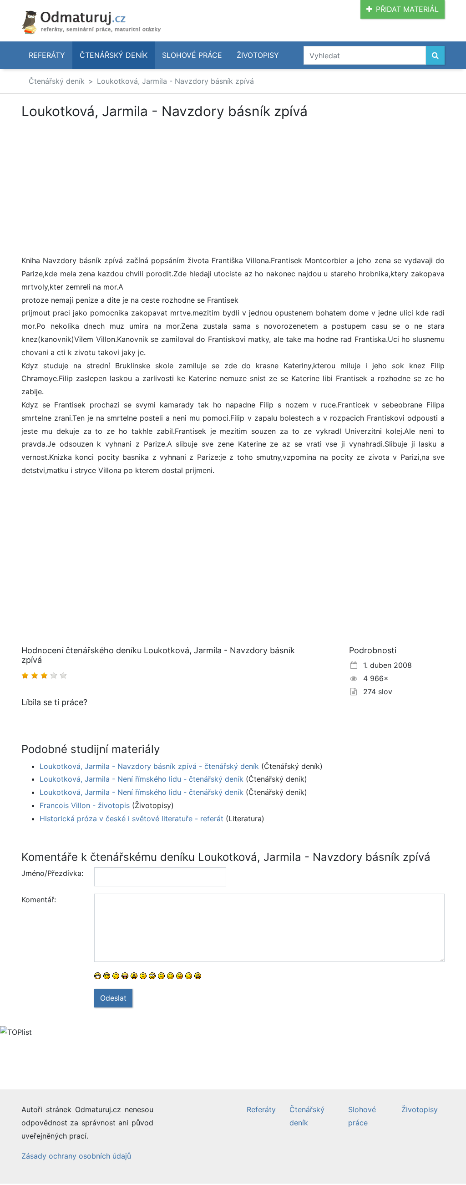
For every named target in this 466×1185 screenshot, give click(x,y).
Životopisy (258, 55)
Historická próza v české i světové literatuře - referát (131, 818)
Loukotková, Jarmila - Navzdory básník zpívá (175, 81)
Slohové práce (192, 55)
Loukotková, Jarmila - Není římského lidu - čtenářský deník (141, 778)
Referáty (47, 55)
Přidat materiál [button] (407, 9)
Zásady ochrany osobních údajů (76, 1155)
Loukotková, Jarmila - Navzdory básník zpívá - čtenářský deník (149, 766)
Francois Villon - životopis (85, 805)
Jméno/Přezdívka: (52, 873)
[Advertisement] (97, 186)
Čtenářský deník (113, 55)
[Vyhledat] (435, 55)
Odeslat (113, 997)
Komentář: (38, 899)
